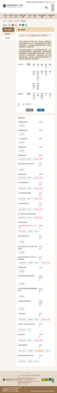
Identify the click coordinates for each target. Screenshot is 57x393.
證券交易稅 (46, 73)
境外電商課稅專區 (42, 16)
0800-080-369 (33, 381)
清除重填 (29, 110)
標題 (18, 105)
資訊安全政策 (40, 391)
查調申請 (7, 34)
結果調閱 (7, 38)
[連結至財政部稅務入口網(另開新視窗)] (10, 379)
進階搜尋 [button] (52, 7)
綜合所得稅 (34, 73)
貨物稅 (50, 72)
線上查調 (16, 21)
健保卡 (46, 94)
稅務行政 (42, 72)
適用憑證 (20, 94)
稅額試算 (35, 16)
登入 (51, 2)
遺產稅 (42, 65)
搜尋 (41, 110)
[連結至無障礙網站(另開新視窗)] (44, 379)
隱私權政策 (33, 391)
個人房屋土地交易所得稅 (38, 75)
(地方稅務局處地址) (28, 379)
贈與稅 (50, 65)
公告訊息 (5, 16)
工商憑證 (38, 94)
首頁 (4, 21)
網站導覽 (28, 2)
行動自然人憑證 (34, 96)
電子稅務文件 (38, 35)
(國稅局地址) (21, 379)
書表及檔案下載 (22, 16)
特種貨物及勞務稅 (38, 86)
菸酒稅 (38, 65)
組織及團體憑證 (42, 96)
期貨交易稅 (46, 66)
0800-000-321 (33, 378)
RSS (44, 2)
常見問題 (34, 2)
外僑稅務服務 (50, 16)
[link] (23, 25)
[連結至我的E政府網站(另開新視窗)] (50, 379)
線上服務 (16, 16)
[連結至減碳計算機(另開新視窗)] (53, 379)
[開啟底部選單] (28, 373)
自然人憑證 (50, 95)
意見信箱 (39, 2)
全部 (29, 64)
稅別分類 (20, 64)
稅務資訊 (11, 16)
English (48, 2)
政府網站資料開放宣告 (49, 391)
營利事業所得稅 (34, 86)
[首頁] (13, 8)
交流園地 (30, 16)
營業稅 (34, 65)
